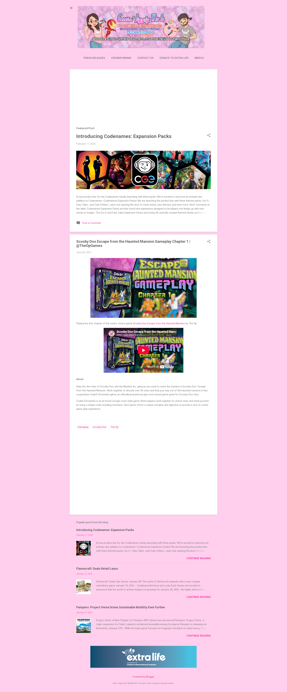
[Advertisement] (143, 100)
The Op (114, 427)
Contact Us (145, 57)
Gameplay (83, 427)
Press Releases (94, 57)
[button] (209, 135)
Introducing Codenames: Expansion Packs (123, 136)
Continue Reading (198, 558)
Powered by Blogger (143, 676)
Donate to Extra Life (174, 57)
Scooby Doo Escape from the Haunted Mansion (159, 323)
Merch (199, 57)
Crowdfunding (121, 57)
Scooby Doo (99, 427)
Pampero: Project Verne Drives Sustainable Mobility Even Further (120, 607)
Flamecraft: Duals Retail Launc (97, 568)
